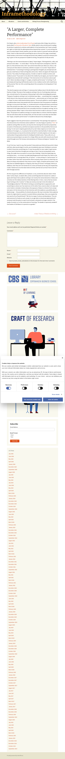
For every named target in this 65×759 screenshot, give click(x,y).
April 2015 (11, 730)
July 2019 (11, 627)
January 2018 (12, 675)
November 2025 (13, 467)
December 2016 (13, 709)
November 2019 (13, 617)
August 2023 (12, 511)
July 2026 (11, 453)
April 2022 (11, 551)
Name (9, 250)
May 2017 (11, 696)
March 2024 (11, 493)
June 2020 (11, 598)
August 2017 (12, 688)
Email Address (14, 427)
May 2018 (11, 664)
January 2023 (12, 527)
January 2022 (12, 559)
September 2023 (13, 509)
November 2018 (13, 648)
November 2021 (13, 564)
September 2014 (13, 748)
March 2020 (11, 606)
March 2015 (11, 733)
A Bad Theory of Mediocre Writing (46, 214)
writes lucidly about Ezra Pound (25, 43)
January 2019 (12, 643)
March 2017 (11, 701)
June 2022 (11, 546)
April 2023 (11, 519)
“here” (54, 123)
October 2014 (12, 746)
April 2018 (11, 667)
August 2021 (12, 572)
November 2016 (13, 712)
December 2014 (13, 741)
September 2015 (13, 717)
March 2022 (11, 554)
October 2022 (12, 535)
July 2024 (11, 482)
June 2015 (11, 725)
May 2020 (11, 601)
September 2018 (13, 654)
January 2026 (12, 464)
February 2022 (12, 556)
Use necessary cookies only (32, 399)
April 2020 (11, 604)
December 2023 (13, 501)
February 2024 (12, 496)
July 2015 (11, 722)
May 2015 (11, 727)
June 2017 (11, 693)
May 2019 (11, 633)
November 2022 (13, 533)
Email (9, 254)
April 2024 (11, 490)
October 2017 (12, 683)
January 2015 (12, 738)
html (12, 435)
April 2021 (11, 577)
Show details (56, 394)
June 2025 (11, 477)
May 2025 (11, 480)
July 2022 (11, 543)
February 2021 (12, 583)
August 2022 (12, 540)
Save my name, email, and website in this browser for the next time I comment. (32, 261)
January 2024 (12, 498)
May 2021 (11, 575)
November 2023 (13, 504)
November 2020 (13, 590)
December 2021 (13, 561)
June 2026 (11, 456)
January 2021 (12, 585)
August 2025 (12, 472)
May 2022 (11, 548)
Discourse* (11, 214)
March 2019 (11, 638)
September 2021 (13, 569)
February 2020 (12, 609)
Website (9, 257)
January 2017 (12, 706)
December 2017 (13, 677)
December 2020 (13, 588)
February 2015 (12, 735)
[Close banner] (62, 357)
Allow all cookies (53, 399)
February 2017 (12, 704)
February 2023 (12, 525)
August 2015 (12, 720)
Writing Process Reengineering (40, 21)
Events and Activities (23, 21)
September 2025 (13, 469)
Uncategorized (21, 38)
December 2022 (13, 530)
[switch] (24, 388)
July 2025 (11, 475)
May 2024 (11, 488)
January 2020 (12, 612)
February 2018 (12, 672)
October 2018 (12, 651)
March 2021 (11, 580)
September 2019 (13, 622)
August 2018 (12, 656)
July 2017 (11, 691)
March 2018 (11, 669)
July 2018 (11, 659)
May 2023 (11, 517)
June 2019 (11, 630)
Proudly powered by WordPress (15, 755)
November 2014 (13, 743)
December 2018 (13, 646)
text (12, 437)
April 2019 (11, 635)
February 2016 (12, 714)
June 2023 (11, 514)
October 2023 (12, 506)
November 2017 (13, 680)
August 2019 (12, 625)
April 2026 (11, 461)
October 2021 (12, 567)
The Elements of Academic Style (22, 45)
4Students (11, 21)
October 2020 (12, 593)
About (3, 21)
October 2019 (12, 619)
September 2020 (13, 596)
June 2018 (11, 662)
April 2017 (11, 698)
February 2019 (12, 640)
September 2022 (13, 538)
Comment (10, 231)
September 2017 (13, 685)
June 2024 (11, 485)
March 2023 (11, 522)
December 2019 (13, 614)
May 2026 (11, 459)
